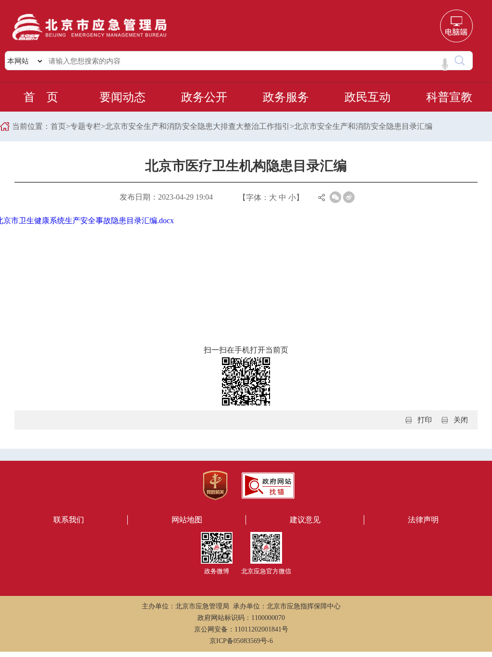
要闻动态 (122, 97)
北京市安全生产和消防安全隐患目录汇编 (363, 126)
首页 (58, 126)
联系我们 (68, 520)
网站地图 (187, 520)
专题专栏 (85, 126)
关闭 (461, 420)
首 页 (41, 97)
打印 (425, 420)
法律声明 (423, 520)
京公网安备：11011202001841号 (241, 629)
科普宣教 (449, 97)
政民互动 (367, 97)
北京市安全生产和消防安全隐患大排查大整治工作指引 (197, 126)
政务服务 (286, 97)
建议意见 (305, 520)
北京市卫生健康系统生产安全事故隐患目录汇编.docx (102, 220)
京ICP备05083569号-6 (241, 640)
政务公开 (204, 97)
